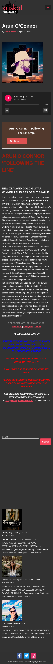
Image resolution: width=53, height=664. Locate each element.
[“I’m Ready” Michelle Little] (12, 611)
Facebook (17, 326)
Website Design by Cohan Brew (35, 662)
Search (5, 437)
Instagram (28, 326)
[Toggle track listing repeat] (7, 110)
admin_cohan (10, 32)
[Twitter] (26, 656)
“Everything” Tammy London (14, 532)
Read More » (35, 553)
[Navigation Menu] (48, 7)
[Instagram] (33, 656)
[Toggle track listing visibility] (45, 110)
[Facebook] (19, 656)
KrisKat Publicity (18, 662)
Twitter (38, 326)
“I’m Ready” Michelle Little (13, 623)
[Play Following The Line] (8, 98)
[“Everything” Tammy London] (12, 520)
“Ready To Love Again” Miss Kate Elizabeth (21, 579)
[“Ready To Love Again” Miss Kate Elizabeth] (12, 567)
